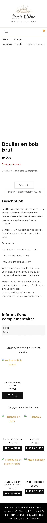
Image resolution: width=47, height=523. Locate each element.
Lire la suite (12, 448)
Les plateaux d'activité (25, 171)
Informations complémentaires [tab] (24, 192)
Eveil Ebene (30, 507)
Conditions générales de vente (23, 518)
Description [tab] (24, 185)
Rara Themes (10, 515)
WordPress (37, 515)
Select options (12, 395)
